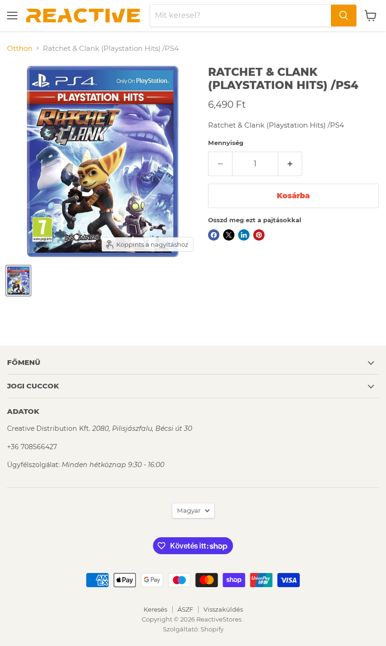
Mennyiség (225, 142)
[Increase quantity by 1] (290, 164)
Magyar (189, 510)
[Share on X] (228, 235)
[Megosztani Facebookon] (213, 235)
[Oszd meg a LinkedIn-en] (243, 235)
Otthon (19, 48)
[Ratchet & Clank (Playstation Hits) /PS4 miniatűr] (18, 281)
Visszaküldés (223, 609)
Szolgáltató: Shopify (193, 629)
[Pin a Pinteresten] (259, 235)
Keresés (155, 609)
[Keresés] (343, 15)
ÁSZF (185, 609)
